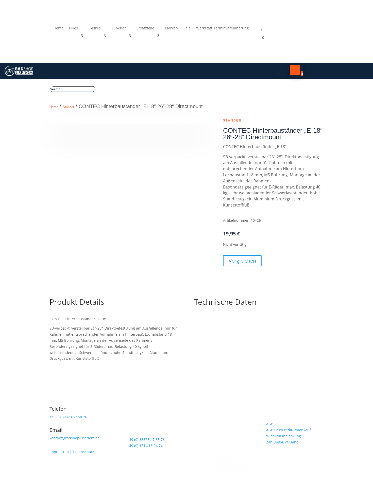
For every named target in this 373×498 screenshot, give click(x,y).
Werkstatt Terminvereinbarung (222, 28)
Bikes (73, 28)
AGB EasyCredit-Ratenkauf (288, 429)
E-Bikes (95, 28)
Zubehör (118, 28)
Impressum (59, 451)
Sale (187, 28)
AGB (269, 423)
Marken (171, 28)
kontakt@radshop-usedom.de (74, 438)
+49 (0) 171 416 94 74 (145, 445)
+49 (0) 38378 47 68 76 (68, 417)
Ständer (68, 107)
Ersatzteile (145, 28)
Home (58, 28)
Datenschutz (83, 451)
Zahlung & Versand (282, 442)
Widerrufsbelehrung (283, 436)
